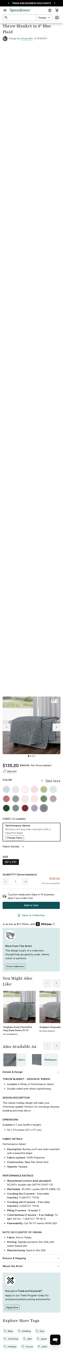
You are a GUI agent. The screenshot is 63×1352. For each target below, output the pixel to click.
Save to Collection (31, 915)
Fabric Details (14, 847)
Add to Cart (31, 905)
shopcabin (27, 38)
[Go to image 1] (28, 756)
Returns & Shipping (31, 1258)
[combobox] (44, 17)
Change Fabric (15, 837)
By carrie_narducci (47, 1031)
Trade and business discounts (31, 3)
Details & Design (31, 1072)
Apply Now (12, 1307)
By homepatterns (10, 1034)
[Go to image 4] (34, 756)
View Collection (15, 966)
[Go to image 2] (30, 756)
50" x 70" (11, 861)
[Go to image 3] (32, 756)
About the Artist (31, 1266)
